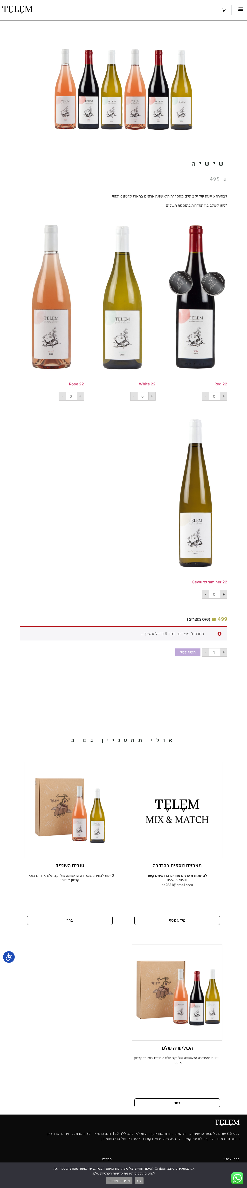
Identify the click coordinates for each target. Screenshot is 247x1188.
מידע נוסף (177, 920)
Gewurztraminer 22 (209, 582)
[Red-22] (195, 299)
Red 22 (220, 384)
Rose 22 (76, 384)
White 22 (147, 384)
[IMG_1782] (124, 299)
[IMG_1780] (195, 496)
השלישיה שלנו (177, 1048)
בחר (70, 920)
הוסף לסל (188, 652)
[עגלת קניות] (224, 10)
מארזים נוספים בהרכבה (177, 865)
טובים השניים (69, 865)
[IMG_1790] (52, 299)
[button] (241, 9)
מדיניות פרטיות (119, 1181)
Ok (139, 1181)
